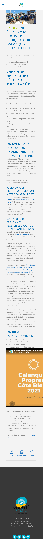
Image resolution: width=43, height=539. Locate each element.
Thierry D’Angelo (22, 234)
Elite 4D (20, 267)
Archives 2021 (27, 55)
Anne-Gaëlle (10, 58)
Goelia (16, 272)
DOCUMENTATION (21, 519)
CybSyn (30, 526)
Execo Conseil (25, 272)
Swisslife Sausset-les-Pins (16, 270)
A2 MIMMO (28, 267)
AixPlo (9, 200)
